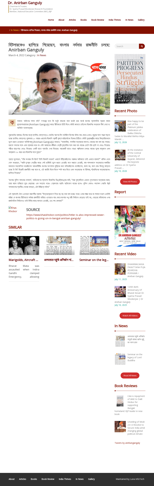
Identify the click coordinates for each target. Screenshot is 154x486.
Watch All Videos (130, 315)
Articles (72, 19)
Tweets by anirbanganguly (127, 442)
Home (51, 19)
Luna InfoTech (137, 479)
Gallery (141, 19)
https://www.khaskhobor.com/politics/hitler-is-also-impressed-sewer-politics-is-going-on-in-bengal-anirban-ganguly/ (65, 216)
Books (83, 19)
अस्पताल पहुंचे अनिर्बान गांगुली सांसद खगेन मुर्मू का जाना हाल (59, 260)
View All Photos (130, 181)
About (61, 19)
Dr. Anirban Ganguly (25, 2)
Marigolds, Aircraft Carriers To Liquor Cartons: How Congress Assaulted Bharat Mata (24, 260)
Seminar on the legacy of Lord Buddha (94, 260)
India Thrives (115, 19)
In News (129, 19)
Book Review (97, 19)
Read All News (130, 375)
